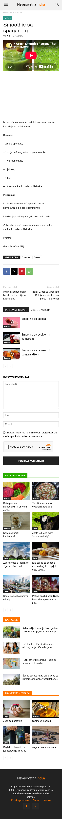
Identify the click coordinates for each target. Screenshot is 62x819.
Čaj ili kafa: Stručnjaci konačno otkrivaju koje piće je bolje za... (38, 645)
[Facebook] (6, 271)
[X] (14, 271)
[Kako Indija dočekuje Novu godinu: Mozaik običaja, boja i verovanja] (11, 632)
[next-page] (11, 366)
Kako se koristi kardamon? (11, 534)
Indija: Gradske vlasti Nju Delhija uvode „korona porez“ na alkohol (45, 295)
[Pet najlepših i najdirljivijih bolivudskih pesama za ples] (45, 584)
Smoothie (26, 257)
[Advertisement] (31, 95)
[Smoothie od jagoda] (11, 322)
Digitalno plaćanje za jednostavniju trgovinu (14, 748)
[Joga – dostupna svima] (45, 735)
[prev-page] (5, 366)
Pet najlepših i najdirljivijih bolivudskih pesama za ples (45, 599)
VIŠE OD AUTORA (40, 310)
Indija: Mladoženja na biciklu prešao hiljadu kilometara (14, 295)
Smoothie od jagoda (33, 318)
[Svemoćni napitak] (45, 709)
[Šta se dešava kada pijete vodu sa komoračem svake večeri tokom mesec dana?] (11, 679)
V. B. (8, 36)
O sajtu (36, 800)
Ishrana (18, 12)
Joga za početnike (12, 720)
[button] (5, 4)
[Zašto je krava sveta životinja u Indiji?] (45, 521)
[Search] (57, 4)
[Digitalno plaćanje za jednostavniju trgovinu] (16, 735)
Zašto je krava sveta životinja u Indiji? (42, 534)
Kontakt (47, 800)
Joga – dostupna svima (44, 747)
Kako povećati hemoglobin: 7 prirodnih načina (15, 506)
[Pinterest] (22, 271)
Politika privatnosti (20, 800)
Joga (6, 716)
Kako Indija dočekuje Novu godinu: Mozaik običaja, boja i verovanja (40, 629)
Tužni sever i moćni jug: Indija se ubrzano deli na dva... (39, 661)
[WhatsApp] (29, 271)
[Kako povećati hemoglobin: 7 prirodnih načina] (16, 491)
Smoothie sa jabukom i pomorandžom (35, 352)
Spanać (37, 257)
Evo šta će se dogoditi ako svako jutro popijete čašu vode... (44, 566)
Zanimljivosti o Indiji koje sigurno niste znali (16, 564)
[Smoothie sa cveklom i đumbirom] (11, 338)
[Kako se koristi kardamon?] (16, 521)
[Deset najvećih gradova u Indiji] (16, 584)
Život (35, 528)
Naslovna (7, 12)
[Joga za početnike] (16, 709)
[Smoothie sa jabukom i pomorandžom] (11, 354)
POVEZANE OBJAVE (16, 310)
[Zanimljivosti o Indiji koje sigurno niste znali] (16, 551)
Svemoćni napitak (41, 720)
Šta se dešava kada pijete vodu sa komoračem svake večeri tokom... (40, 677)
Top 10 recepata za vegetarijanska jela (42, 504)
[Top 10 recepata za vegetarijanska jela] (45, 491)
